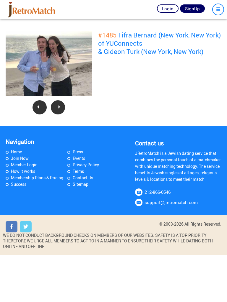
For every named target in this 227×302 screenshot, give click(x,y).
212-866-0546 (158, 192)
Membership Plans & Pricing (37, 177)
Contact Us (83, 177)
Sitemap (80, 184)
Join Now (20, 158)
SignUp (192, 9)
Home (16, 152)
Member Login (24, 165)
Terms (78, 171)
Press (78, 152)
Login (168, 9)
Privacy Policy (86, 165)
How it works (23, 171)
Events (79, 158)
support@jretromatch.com (171, 202)
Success (18, 184)
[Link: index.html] (31, 9)
